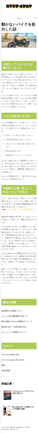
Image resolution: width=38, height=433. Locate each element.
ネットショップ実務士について (13, 332)
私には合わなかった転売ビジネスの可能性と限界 (23, 408)
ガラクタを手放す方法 (10, 354)
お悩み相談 (5, 370)
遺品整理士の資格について (12, 310)
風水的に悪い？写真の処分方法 (13, 326)
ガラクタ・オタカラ (16, 427)
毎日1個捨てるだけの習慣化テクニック (16, 321)
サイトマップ (14, 429)
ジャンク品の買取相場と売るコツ (14, 316)
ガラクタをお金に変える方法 (12, 359)
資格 (3, 365)
